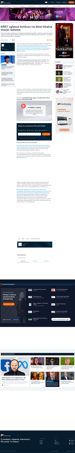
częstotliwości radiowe (35, 238)
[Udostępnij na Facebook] (13, 40)
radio (19, 238)
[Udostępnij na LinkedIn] (14, 40)
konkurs (27, 238)
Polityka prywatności (54, 451)
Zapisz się (45, 134)
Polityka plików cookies (70, 451)
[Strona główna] (6, 2)
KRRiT (22, 189)
